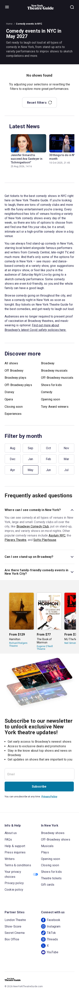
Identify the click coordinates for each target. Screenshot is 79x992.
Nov (66, 448)
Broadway (47, 363)
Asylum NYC (57, 535)
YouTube (52, 952)
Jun (48, 470)
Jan (30, 459)
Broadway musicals (54, 370)
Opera (9, 399)
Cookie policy (14, 889)
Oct (48, 448)
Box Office (12, 939)
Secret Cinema (15, 933)
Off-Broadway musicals (57, 377)
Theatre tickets (51, 878)
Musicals (47, 846)
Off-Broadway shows (55, 839)
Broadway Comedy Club (32, 526)
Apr (12, 470)
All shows (11, 363)
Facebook (53, 920)
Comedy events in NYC (29, 23)
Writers (10, 859)
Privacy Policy (49, 796)
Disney (9, 392)
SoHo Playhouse (44, 540)
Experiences (13, 414)
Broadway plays (15, 377)
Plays (45, 852)
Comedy (46, 392)
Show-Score (13, 926)
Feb (48, 459)
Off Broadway (14, 370)
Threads (52, 939)
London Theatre (15, 920)
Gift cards (47, 884)
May (31, 470)
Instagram (53, 926)
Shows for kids (51, 385)
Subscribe (39, 786)
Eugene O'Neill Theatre (45, 647)
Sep (30, 448)
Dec (12, 459)
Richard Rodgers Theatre (18, 644)
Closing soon (14, 406)
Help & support (15, 846)
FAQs (8, 839)
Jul (66, 470)
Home (9, 23)
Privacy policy (14, 883)
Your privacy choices (13, 874)
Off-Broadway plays (18, 385)
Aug (12, 448)
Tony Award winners (54, 406)
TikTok (51, 933)
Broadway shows (52, 833)
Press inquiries (15, 852)
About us (11, 833)
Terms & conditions (18, 865)
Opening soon (50, 399)
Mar (66, 459)
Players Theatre (15, 540)
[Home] (40, 7)
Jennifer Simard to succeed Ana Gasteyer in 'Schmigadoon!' (26, 159)
